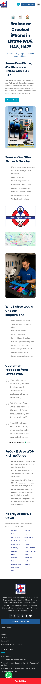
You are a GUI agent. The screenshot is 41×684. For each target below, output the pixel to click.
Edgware (27, 534)
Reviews (4, 638)
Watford (27, 564)
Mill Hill (27, 530)
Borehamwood (29, 548)
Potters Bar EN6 (30, 551)
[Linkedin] (26, 616)
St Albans (27, 561)
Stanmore (27, 544)
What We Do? (6, 656)
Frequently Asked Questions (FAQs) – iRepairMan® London (20, 664)
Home (3, 634)
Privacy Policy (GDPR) (9, 672)
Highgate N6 (15, 544)
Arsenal (14, 551)
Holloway (14, 548)
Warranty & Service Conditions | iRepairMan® (18, 668)
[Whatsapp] (18, 616)
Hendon (27, 541)
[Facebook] (11, 616)
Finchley (14, 530)
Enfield (13, 534)
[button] (38, 4)
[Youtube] (30, 616)
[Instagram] (15, 616)
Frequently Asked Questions (11, 644)
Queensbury (28, 537)
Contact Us (5, 641)
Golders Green (16, 564)
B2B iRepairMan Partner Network (13, 660)
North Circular (16, 541)
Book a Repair (12, 100)
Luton (13, 561)
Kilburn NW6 (15, 537)
